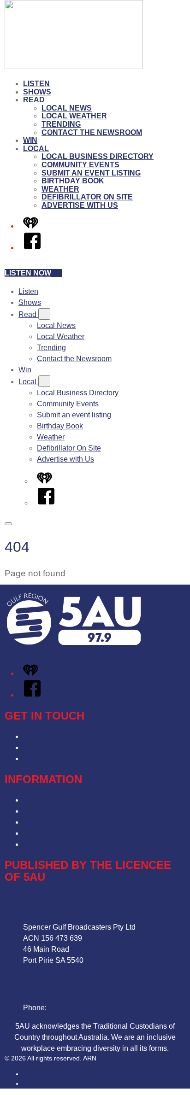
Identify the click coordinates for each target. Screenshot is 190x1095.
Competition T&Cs (53, 811)
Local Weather (74, 116)
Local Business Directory (98, 156)
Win (30, 140)
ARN (29, 1073)
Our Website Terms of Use (65, 833)
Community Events (80, 165)
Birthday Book (73, 181)
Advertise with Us (80, 205)
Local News (67, 108)
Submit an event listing (91, 173)
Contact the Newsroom (92, 132)
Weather (60, 189)
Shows (37, 92)
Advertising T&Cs (52, 822)
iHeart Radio (41, 1083)
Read (34, 100)
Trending (61, 124)
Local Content (46, 844)
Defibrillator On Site (87, 197)
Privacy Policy (46, 800)
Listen (36, 84)
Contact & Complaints (59, 736)
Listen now (28, 273)
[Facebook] (32, 248)
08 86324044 (70, 1008)
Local (36, 148)
